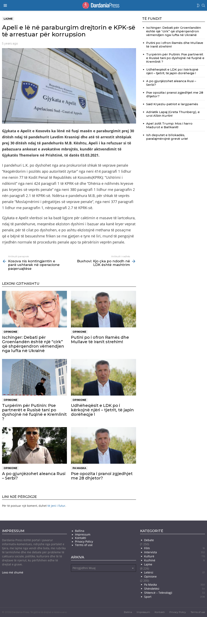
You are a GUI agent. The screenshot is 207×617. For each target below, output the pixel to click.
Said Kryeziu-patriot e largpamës (172, 104)
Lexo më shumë (12, 572)
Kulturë (174, 556)
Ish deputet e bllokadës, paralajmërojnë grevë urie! (167, 137)
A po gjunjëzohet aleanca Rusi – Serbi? (33, 475)
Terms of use (84, 545)
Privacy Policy (84, 541)
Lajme (148, 564)
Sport (174, 597)
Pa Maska (79, 468)
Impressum (82, 534)
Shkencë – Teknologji (174, 593)
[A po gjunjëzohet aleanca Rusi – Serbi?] (34, 445)
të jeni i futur (56, 506)
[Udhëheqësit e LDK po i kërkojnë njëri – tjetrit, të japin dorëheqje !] (103, 377)
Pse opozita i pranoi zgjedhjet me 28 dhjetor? (102, 475)
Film (174, 548)
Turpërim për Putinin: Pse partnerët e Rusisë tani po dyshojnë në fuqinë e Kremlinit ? (34, 412)
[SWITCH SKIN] (198, 5)
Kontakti (80, 538)
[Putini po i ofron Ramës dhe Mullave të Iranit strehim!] (103, 309)
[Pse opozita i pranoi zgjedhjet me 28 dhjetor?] (103, 445)
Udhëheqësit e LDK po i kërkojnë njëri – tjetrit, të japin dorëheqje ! (102, 410)
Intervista (174, 552)
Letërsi (174, 572)
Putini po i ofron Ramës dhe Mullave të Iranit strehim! (100, 339)
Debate (149, 540)
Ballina (79, 531)
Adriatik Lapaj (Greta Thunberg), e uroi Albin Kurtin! (173, 113)
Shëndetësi (174, 589)
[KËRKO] (203, 5)
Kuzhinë (174, 560)
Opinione (10, 331)
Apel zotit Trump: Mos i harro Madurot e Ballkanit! (169, 125)
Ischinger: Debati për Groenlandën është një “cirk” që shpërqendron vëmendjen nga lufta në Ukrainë (33, 344)
